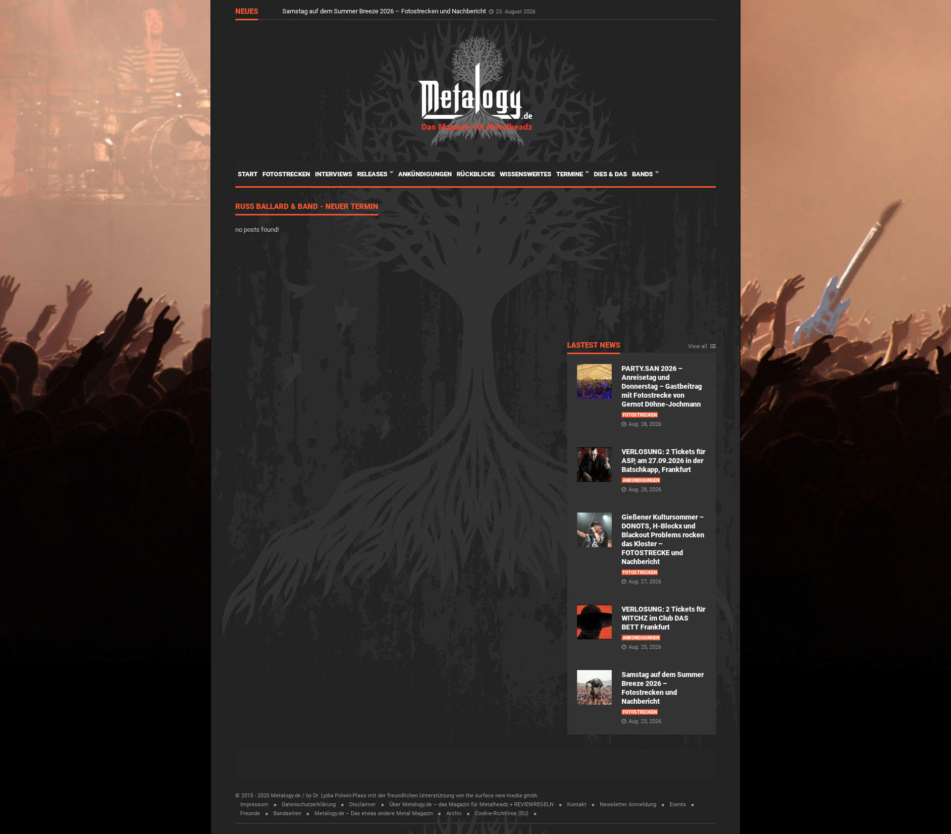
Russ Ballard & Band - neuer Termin (306, 207)
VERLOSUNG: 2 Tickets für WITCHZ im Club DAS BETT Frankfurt (663, 618)
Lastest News (593, 346)
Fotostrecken (286, 174)
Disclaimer (362, 804)
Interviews (333, 174)
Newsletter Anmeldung (628, 804)
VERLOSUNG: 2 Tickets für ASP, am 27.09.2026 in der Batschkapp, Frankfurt (663, 460)
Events (678, 804)
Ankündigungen (425, 174)
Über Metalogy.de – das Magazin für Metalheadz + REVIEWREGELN (471, 804)
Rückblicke (476, 174)
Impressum (254, 804)
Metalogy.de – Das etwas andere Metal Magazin (374, 813)
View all (697, 347)
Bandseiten (287, 813)
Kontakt (576, 804)
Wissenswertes (525, 174)
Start (248, 174)
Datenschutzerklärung (309, 804)
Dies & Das (610, 174)
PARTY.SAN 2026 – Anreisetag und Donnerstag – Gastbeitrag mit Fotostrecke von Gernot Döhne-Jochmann (662, 386)
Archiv (454, 813)
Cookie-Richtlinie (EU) (501, 813)
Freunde (250, 813)
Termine (570, 174)
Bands (643, 174)
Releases (373, 174)
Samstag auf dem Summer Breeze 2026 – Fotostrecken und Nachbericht (384, 11)
